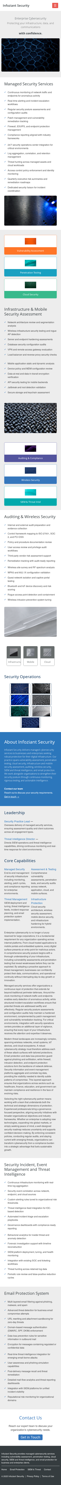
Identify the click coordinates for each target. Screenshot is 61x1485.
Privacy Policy (33, 1476)
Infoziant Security (16, 5)
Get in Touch (30, 1437)
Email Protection (17, 1469)
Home (4, 1469)
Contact (47, 1469)
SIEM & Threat (34, 1469)
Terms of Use (48, 1476)
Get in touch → (11, 796)
